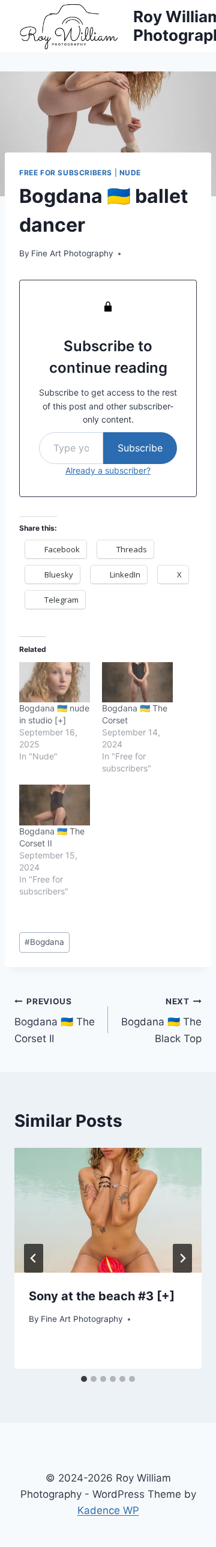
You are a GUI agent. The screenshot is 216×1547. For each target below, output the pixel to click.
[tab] (84, 1379)
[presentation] (108, 1210)
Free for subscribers (65, 172)
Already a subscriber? (108, 470)
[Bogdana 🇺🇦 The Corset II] (54, 805)
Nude (130, 172)
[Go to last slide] (33, 1258)
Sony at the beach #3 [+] (102, 1296)
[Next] (182, 1258)
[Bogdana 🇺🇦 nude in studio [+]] (54, 682)
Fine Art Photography (72, 253)
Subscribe (140, 448)
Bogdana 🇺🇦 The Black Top (161, 1021)
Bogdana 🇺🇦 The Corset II (54, 1021)
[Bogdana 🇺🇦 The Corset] (137, 682)
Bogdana (44, 942)
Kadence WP (108, 1510)
